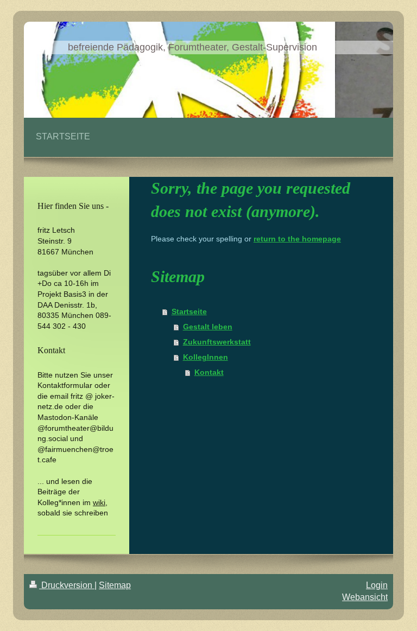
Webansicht (365, 597)
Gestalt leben (207, 326)
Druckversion (66, 585)
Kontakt (209, 372)
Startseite (189, 311)
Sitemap (115, 585)
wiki (99, 502)
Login (377, 585)
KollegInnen (205, 357)
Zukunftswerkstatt (217, 341)
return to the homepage (297, 238)
